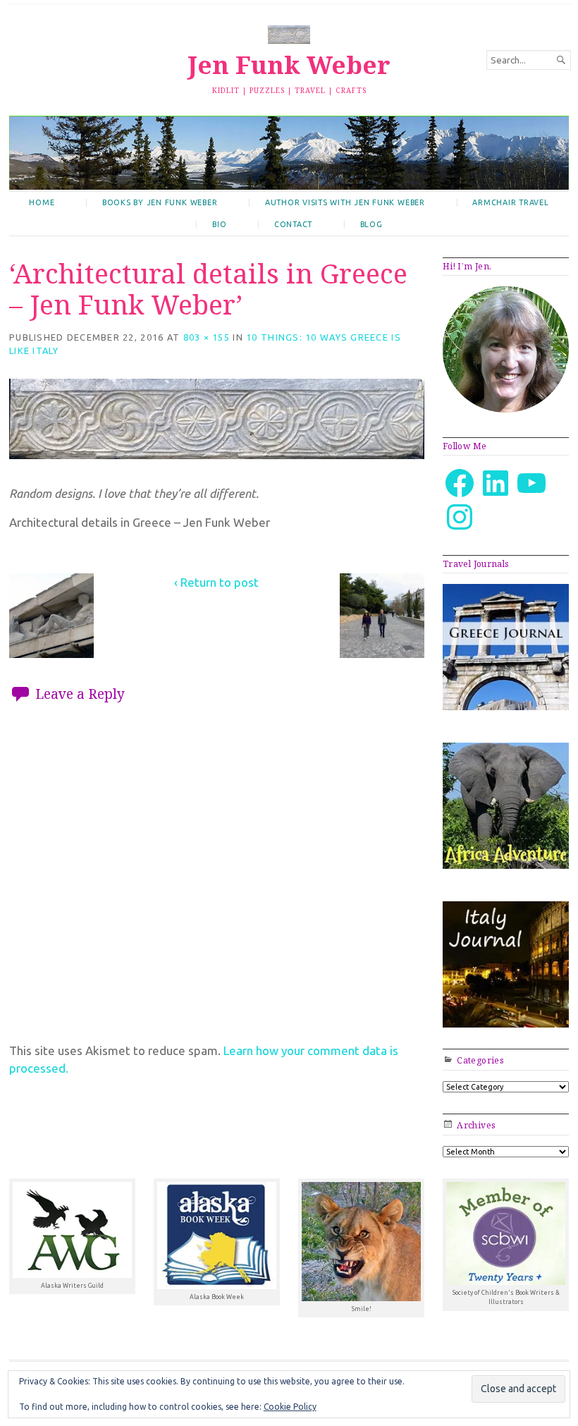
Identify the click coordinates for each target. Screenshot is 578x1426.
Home (41, 202)
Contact (293, 224)
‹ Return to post (216, 582)
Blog (371, 224)
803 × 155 (206, 337)
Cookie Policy (290, 1406)
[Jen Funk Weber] (289, 152)
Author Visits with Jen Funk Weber (345, 202)
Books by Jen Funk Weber (159, 202)
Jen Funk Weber (289, 64)
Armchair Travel (510, 202)
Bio (219, 224)
